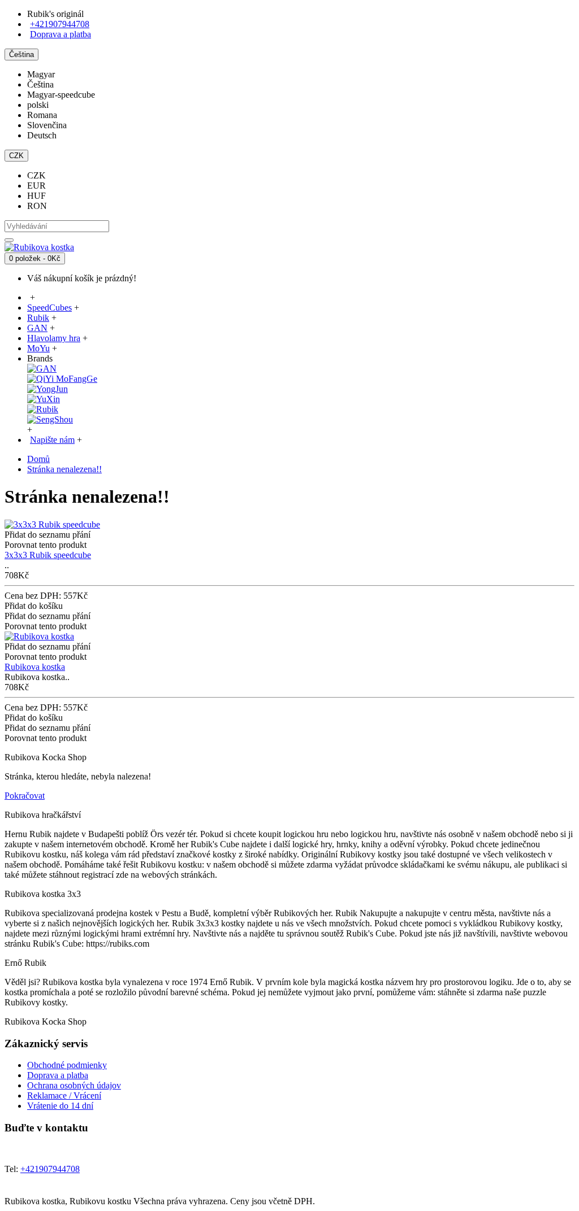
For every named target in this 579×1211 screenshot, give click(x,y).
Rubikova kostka (35, 667)
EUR (36, 185)
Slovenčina (47, 125)
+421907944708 (59, 24)
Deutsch (42, 135)
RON (37, 206)
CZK (36, 175)
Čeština (40, 84)
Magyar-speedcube (61, 94)
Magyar (41, 74)
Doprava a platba (57, 1075)
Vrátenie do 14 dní (60, 1105)
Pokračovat (25, 795)
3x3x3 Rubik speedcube (48, 555)
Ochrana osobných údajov (74, 1085)
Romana (42, 115)
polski (38, 105)
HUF (36, 196)
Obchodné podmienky (67, 1065)
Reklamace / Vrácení (64, 1095)
